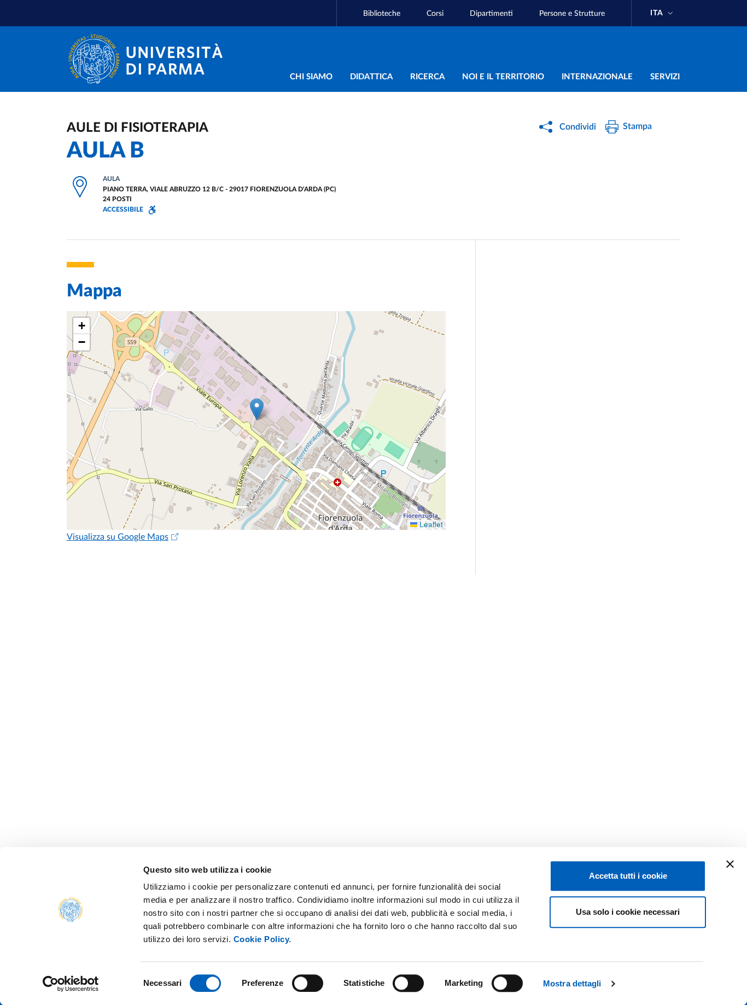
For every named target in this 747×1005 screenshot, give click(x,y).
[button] (257, 409)
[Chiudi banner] (730, 864)
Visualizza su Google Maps (117, 537)
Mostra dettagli (572, 983)
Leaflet (430, 524)
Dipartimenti (491, 13)
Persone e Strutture (572, 13)
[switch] (307, 983)
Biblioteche (381, 13)
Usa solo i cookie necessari (628, 911)
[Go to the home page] (149, 59)
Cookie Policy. (262, 939)
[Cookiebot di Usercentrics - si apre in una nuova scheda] (71, 983)
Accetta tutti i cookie (628, 875)
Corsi (435, 13)
